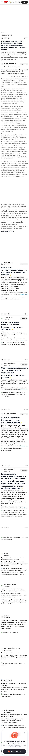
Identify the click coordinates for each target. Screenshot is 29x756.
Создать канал (19, 2)
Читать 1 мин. (24, 294)
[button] (13, 2)
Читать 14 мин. (23, 390)
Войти (24, 2)
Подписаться (24, 64)
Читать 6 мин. (24, 446)
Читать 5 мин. (24, 508)
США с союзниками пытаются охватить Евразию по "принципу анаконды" (12, 326)
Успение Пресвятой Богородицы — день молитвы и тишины (10, 420)
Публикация (16, 2)
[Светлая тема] (10, 2)
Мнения (3, 32)
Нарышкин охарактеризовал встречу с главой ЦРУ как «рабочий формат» (14, 271)
